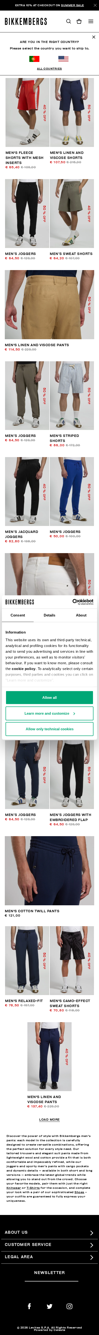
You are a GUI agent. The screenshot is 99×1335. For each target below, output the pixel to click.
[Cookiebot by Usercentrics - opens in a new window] (72, 602)
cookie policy (24, 668)
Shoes (79, 1192)
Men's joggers (65, 532)
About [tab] (81, 615)
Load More (49, 1119)
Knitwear (13, 1187)
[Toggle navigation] (90, 21)
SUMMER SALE (72, 5)
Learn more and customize (47, 713)
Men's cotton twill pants (32, 911)
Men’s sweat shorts (71, 254)
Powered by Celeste (49, 1330)
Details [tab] (50, 615)
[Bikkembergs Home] (28, 21)
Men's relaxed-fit (24, 1001)
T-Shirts (33, 1187)
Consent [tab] (18, 615)
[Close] (95, 5)
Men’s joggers (20, 254)
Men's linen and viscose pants (37, 345)
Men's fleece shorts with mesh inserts (25, 158)
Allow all (49, 697)
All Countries (49, 68)
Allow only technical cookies (50, 729)
